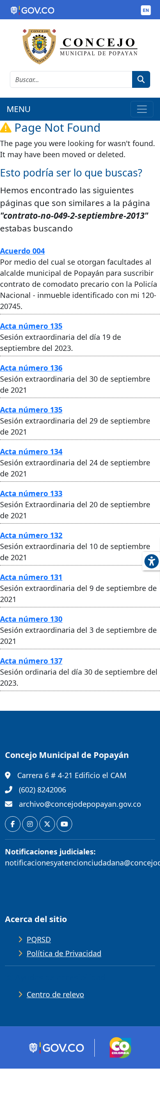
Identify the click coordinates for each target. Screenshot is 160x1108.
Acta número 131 (31, 577)
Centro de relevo (55, 994)
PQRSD (39, 939)
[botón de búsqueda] (141, 79)
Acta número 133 (31, 493)
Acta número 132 (31, 535)
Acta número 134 (31, 451)
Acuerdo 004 (22, 251)
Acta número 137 (31, 661)
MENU (19, 108)
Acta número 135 (31, 326)
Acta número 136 (31, 368)
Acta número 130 (31, 619)
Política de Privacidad (64, 953)
